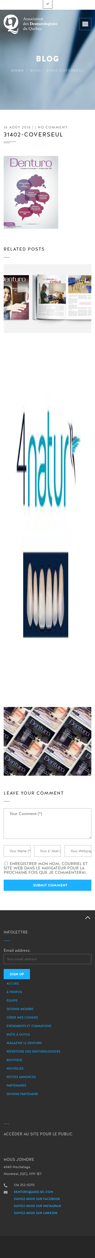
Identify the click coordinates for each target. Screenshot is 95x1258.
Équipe (12, 1001)
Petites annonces (21, 1077)
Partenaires (16, 1086)
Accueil (13, 984)
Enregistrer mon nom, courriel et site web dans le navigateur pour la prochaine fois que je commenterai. (46, 868)
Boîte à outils (18, 1035)
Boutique (14, 1060)
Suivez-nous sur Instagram (37, 1206)
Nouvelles (15, 1069)
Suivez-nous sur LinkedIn (35, 1213)
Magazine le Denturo (24, 1043)
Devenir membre (20, 1009)
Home (17, 70)
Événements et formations (29, 1026)
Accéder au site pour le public (38, 1134)
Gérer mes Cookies (22, 1018)
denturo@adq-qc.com (33, 1192)
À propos (14, 992)
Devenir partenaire (22, 1094)
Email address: (17, 950)
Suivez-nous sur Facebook (37, 1199)
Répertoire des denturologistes (33, 1052)
